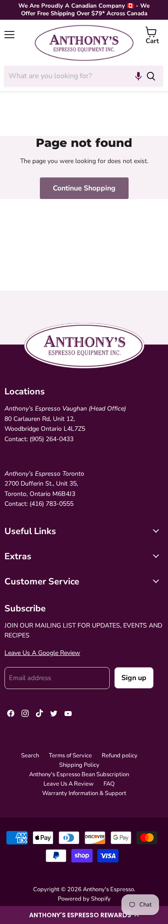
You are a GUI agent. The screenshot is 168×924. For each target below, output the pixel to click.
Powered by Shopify (84, 899)
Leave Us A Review (68, 784)
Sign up (133, 678)
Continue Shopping (84, 188)
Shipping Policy (79, 765)
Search (30, 756)
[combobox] (71, 76)
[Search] (151, 76)
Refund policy (120, 756)
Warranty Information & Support (84, 793)
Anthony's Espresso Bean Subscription (79, 774)
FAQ (109, 784)
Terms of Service (70, 756)
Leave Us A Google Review (42, 653)
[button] (84, 915)
